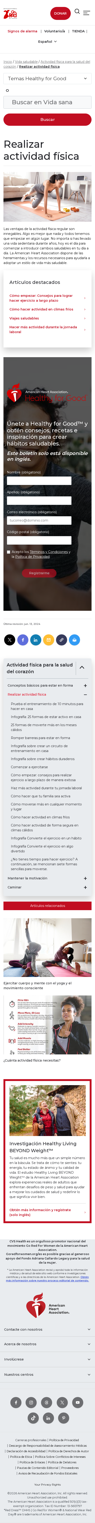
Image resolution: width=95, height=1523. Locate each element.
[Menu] (87, 13)
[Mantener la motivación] (85, 878)
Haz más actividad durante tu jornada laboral (46, 788)
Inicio (7, 62)
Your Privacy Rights (47, 1484)
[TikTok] (33, 1418)
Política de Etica (21, 1457)
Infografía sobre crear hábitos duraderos (42, 759)
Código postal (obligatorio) (28, 532)
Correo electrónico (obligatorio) (32, 512)
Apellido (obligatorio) (23, 492)
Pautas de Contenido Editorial (37, 1468)
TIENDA (78, 31)
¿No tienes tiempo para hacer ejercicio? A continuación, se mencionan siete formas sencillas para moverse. (44, 864)
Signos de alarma (22, 31)
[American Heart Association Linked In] (48, 1418)
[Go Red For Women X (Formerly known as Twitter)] (62, 1402)
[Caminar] (85, 887)
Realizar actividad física (39, 66)
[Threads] (46, 1402)
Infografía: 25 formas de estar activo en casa (46, 717)
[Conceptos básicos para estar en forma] (85, 685)
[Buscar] (77, 11)
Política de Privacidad (32, 557)
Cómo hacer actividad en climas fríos (41, 309)
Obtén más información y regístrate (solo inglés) (40, 1212)
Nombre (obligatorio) (24, 472)
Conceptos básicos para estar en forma (40, 686)
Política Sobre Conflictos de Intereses (60, 1457)
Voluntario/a (54, 31)
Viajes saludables (24, 318)
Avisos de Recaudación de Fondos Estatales (47, 1473)
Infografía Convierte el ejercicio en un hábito (46, 838)
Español (45, 42)
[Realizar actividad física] (85, 694)
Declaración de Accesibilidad (26, 1451)
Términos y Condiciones (49, 552)
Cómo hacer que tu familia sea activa (40, 796)
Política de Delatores (62, 1462)
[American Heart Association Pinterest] (64, 1418)
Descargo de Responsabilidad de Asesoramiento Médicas (48, 1445)
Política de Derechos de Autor (68, 1451)
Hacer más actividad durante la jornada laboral (43, 329)
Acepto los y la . (41, 554)
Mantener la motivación (27, 878)
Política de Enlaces (32, 1462)
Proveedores (70, 1468)
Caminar (14, 887)
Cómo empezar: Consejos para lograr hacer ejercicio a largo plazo (41, 298)
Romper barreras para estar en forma (40, 738)
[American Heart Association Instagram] (31, 1402)
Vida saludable (26, 62)
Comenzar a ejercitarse (29, 767)
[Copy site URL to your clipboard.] (62, 640)
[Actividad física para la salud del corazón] (82, 668)
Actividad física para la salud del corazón (40, 668)
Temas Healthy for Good (37, 78)
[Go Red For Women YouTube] (78, 1402)
